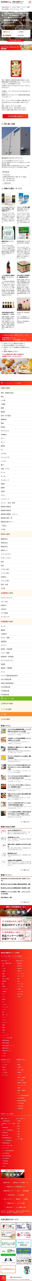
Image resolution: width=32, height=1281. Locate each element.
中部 (18, 1128)
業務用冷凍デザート (7, 522)
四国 (18, 1136)
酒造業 (3, 664)
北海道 (18, 1121)
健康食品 (4, 419)
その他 (3, 529)
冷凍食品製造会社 (6, 1143)
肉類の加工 (4, 543)
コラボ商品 (4, 613)
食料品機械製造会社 (6, 1137)
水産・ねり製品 (6, 415)
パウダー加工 (5, 569)
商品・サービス (21, 7)
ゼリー (3, 438)
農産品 (3, 412)
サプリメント (5, 431)
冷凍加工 (4, 577)
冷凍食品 (4, 434)
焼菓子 (3, 488)
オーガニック (5, 617)
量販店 (3, 630)
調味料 (3, 446)
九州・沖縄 (19, 1139)
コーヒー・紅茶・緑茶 (8, 503)
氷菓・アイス (5, 469)
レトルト (4, 461)
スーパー (4, 626)
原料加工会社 (7, 183)
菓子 (2, 465)
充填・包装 (4, 584)
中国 (18, 1134)
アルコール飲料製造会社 (7, 1130)
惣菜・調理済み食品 (7, 393)
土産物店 (4, 634)
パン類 (3, 400)
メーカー (4, 645)
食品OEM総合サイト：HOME (9, 7)
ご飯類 (3, 404)
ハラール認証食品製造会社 (9, 676)
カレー (3, 442)
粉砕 (2, 562)
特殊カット (4, 550)
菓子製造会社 (5, 1132)
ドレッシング (5, 457)
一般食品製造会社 (6, 1121)
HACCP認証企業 (6, 679)
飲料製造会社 (5, 1127)
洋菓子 (3, 491)
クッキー (4, 476)
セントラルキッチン (7, 660)
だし (2, 450)
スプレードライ (6, 558)
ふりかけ (4, 453)
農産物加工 (4, 539)
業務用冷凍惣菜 (6, 510)
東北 (18, 1123)
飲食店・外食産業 (6, 649)
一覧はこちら (26, 822)
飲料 (2, 397)
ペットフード (5, 499)
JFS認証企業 (5, 691)
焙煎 (2, 565)
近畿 (18, 1131)
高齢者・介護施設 (6, 668)
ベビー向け (4, 602)
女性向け (4, 609)
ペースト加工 (5, 573)
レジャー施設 (5, 653)
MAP (24, 177)
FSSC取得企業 (5, 687)
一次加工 (4, 525)
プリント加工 (5, 581)
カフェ (3, 672)
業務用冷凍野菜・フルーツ (9, 514)
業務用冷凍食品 (6, 507)
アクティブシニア (6, 598)
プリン (3, 495)
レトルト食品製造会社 (7, 1140)
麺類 (2, 408)
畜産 (2, 423)
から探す (5, 388)
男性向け (4, 605)
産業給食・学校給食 (7, 657)
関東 (18, 1126)
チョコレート (5, 480)
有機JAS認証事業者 (7, 683)
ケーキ (3, 472)
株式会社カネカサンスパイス (12, 158)
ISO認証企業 (5, 694)
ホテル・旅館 (5, 638)
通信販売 (4, 641)
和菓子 (3, 484)
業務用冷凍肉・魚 (6, 518)
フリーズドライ (6, 554)
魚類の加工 (4, 546)
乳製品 (3, 427)
